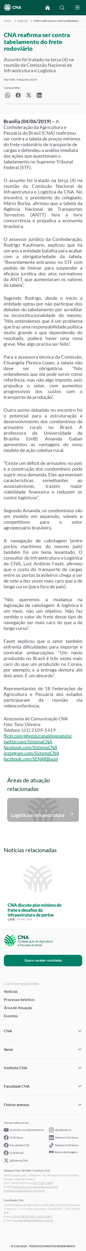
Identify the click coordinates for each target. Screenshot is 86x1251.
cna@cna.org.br (23, 1187)
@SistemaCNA (19, 1160)
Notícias (22, 20)
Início (7, 20)
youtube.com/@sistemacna (27, 1130)
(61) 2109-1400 (43, 1183)
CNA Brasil (16, 1153)
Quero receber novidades (43, 960)
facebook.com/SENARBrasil (31, 759)
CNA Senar (16, 1137)
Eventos (11, 1015)
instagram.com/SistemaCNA (31, 753)
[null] (7, 95)
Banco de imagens (66, 1152)
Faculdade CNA (19, 1145)
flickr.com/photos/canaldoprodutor (38, 736)
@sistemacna (63, 1130)
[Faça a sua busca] (62, 7)
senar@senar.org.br (46, 1187)
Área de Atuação (18, 1007)
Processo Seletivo (19, 999)
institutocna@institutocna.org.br (24, 1190)
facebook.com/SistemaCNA (30, 747)
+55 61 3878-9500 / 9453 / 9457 (31, 1216)
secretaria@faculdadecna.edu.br (33, 1220)
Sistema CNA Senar (67, 1137)
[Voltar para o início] (47, 7)
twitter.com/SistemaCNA (28, 741)
